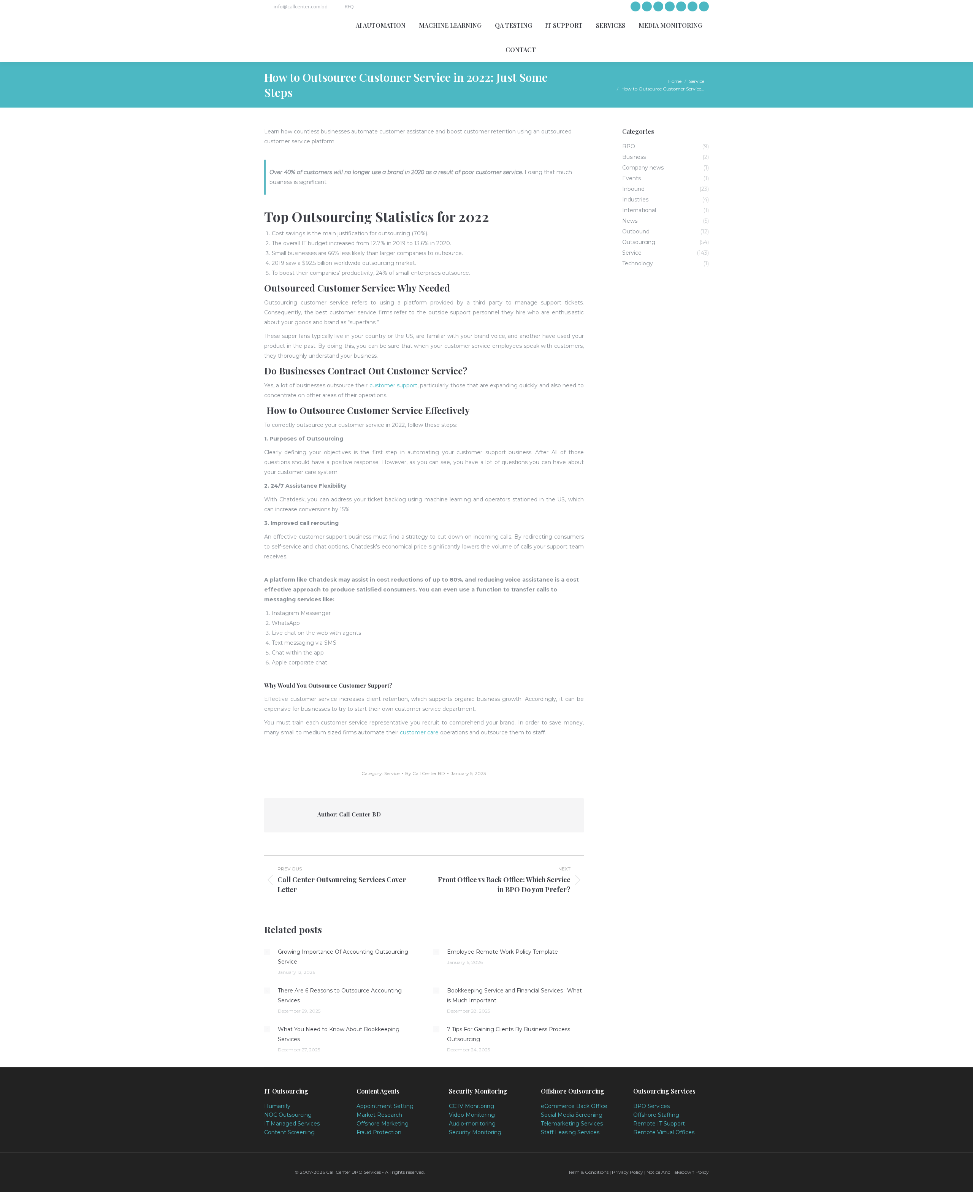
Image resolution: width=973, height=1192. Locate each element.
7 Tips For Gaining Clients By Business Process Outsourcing (508, 1034)
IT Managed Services (292, 1123)
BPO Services (651, 1106)
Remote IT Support (659, 1123)
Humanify (277, 1106)
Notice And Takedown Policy (678, 1172)
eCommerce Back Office (574, 1106)
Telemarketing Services (572, 1123)
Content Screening (289, 1132)
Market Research (379, 1114)
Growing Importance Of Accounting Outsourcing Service (343, 956)
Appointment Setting (385, 1106)
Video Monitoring (472, 1114)
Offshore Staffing (656, 1114)
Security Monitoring (475, 1132)
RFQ (349, 6)
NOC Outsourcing (288, 1114)
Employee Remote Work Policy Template (502, 951)
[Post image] (267, 952)
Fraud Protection (379, 1132)
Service (391, 773)
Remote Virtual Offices (663, 1132)
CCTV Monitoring (471, 1106)
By (425, 773)
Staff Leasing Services (570, 1132)
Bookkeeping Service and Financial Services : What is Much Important (514, 995)
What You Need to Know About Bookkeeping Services (338, 1034)
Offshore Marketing (383, 1123)
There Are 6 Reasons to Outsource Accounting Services (340, 995)
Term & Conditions (589, 1172)
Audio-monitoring (472, 1123)
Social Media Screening (571, 1114)
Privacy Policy (627, 1172)
